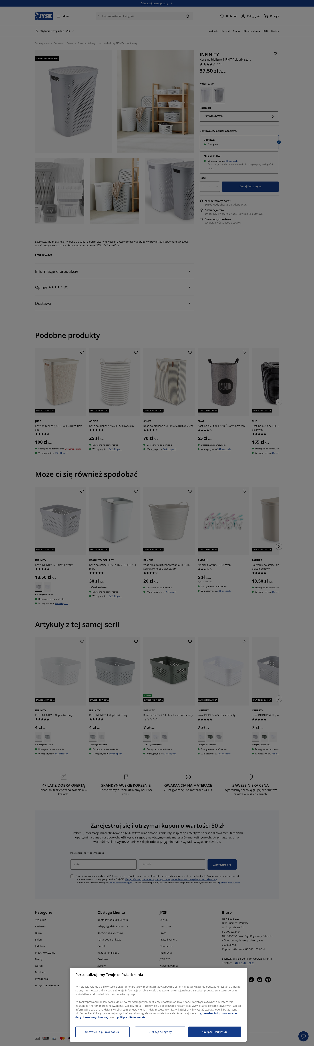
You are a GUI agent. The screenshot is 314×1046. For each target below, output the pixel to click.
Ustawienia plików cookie (102, 1032)
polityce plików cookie (131, 1017)
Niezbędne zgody (160, 1032)
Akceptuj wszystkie (215, 1032)
